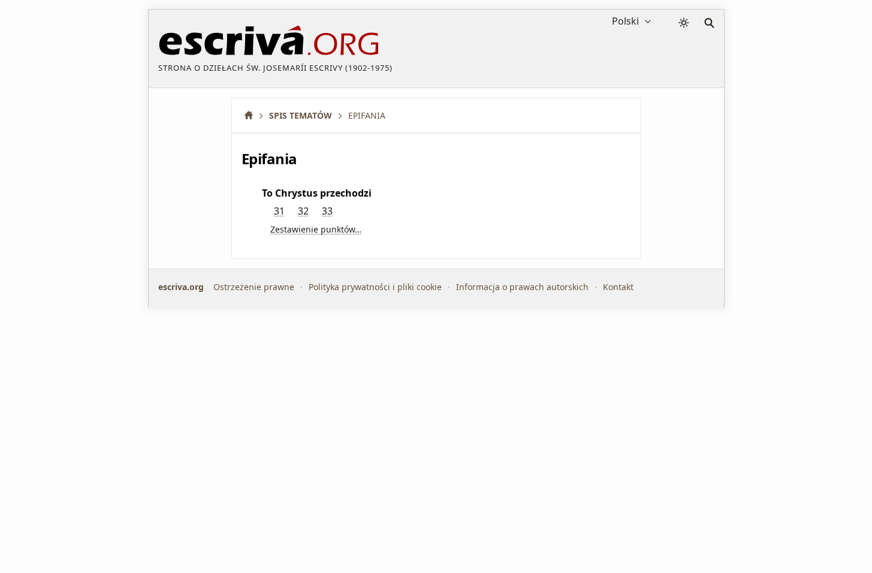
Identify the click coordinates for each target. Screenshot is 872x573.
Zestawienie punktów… (315, 229)
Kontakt (618, 286)
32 (303, 211)
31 (279, 211)
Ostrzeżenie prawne (253, 286)
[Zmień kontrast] (683, 23)
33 (327, 211)
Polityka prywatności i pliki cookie (375, 286)
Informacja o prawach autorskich (522, 286)
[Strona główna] (253, 115)
